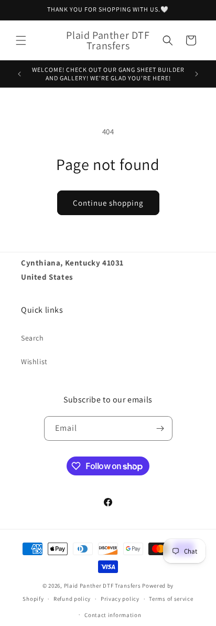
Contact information (112, 615)
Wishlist (34, 361)
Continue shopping (108, 203)
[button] (21, 40)
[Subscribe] (160, 428)
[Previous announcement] (19, 74)
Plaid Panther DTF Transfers (102, 585)
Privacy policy (120, 598)
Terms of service (171, 598)
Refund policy (72, 598)
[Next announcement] (196, 74)
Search (32, 338)
